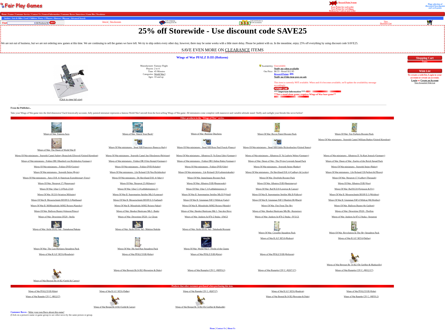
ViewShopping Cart (386, 22)
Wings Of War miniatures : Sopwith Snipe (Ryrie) (56, 172)
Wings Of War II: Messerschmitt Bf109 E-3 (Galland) (137, 200)
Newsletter (100, 14)
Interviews (80, 14)
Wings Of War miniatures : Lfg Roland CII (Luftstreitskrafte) (206, 172)
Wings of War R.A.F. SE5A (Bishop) (277, 238)
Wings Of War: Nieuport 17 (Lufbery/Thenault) (354, 177)
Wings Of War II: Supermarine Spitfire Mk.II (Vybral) (206, 194)
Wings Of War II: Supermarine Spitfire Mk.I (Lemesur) (138, 194)
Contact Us (36, 14)
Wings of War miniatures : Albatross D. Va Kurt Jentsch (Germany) (354, 155)
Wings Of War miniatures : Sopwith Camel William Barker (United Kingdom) (354, 139)
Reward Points (281, 74)
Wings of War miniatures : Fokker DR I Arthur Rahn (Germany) (206, 161)
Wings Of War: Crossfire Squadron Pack (277, 232)
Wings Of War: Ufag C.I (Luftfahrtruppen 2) (206, 189)
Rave (351, 9)
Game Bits (90, 14)
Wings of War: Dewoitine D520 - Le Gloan (137, 216)
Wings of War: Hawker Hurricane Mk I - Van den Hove (206, 211)
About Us (231, 328)
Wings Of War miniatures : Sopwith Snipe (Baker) (354, 166)
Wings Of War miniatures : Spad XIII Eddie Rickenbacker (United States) (277, 147)
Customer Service (22, 14)
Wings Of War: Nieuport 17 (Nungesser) (56, 183)
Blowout (65, 18)
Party (40, 18)
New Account (115, 22)
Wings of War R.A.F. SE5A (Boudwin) (56, 254)
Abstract (57, 18)
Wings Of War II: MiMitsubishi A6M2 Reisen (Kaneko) (56, 205)
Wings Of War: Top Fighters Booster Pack (354, 134)
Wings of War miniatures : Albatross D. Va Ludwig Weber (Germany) (277, 155)
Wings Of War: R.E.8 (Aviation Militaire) (56, 194)
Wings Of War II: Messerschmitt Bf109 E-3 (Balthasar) (56, 200)
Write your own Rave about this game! (46, 312)
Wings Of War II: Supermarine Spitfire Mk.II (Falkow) (277, 194)
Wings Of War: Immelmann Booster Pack (206, 177)
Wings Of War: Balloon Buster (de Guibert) (354, 205)
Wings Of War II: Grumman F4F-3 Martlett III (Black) (277, 200)
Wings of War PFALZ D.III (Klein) (206, 254)
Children (33, 18)
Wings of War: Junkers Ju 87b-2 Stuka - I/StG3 (206, 216)
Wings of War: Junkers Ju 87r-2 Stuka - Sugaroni (354, 216)
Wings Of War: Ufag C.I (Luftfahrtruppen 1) (138, 189)
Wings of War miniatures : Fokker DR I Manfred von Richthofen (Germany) (56, 161)
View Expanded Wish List (424, 83)
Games (11, 14)
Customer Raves (68, 14)
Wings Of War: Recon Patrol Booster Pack (277, 134)
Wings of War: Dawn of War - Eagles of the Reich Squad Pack (354, 161)
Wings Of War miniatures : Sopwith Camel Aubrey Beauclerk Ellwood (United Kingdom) (56, 155)
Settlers (7, 18)
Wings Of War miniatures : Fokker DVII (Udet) (206, 166)
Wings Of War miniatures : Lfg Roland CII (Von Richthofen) (138, 172)
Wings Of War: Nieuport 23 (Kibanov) (137, 183)
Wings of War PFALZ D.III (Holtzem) (277, 254)
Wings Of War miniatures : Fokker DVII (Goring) (56, 166)
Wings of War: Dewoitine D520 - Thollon (354, 211)
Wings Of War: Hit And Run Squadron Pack (138, 248)
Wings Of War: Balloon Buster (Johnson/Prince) (56, 211)
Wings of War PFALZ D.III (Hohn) (137, 254)
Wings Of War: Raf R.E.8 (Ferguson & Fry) (354, 189)
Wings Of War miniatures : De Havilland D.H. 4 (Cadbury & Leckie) (277, 172)
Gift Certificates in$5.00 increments (256, 21)
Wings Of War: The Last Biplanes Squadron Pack (56, 248)
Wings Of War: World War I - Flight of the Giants (206, 248)
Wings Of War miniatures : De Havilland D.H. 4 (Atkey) (138, 177)
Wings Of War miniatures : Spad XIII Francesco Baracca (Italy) (138, 147)
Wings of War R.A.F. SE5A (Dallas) (354, 238)
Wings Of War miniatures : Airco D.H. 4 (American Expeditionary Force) (56, 177)
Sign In (105, 22)
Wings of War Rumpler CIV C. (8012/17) (354, 270)
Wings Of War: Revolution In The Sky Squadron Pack (354, 232)
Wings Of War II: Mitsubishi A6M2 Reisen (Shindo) (206, 205)
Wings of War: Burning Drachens (206, 133)
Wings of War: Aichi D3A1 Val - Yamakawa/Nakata (56, 229)
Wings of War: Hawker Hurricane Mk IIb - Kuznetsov (277, 211)
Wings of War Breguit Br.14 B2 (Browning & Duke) (138, 270)
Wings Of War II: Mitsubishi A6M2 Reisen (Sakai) (137, 205)
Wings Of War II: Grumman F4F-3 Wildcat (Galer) (206, 200)
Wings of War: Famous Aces (56, 134)
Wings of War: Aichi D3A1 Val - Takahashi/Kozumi (206, 229)
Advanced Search (78, 18)
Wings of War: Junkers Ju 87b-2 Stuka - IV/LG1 (277, 216)
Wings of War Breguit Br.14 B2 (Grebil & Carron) (56, 280)
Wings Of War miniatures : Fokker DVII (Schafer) (137, 166)
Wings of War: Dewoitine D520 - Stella (56, 216)
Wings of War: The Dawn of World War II (56, 150)
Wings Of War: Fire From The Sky (277, 205)
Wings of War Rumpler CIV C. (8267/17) (277, 270)
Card (26, 18)
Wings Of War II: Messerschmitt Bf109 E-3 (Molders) (354, 194)
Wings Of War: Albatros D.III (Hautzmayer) (277, 183)
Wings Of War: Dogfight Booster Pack (277, 177)
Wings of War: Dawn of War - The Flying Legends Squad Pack (277, 161)
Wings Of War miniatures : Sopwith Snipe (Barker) (277, 166)
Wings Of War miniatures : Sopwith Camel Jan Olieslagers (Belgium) (138, 155)
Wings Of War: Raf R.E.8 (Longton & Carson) (277, 189)
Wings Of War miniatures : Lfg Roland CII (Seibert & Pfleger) (354, 172)
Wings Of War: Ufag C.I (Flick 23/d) (56, 189)
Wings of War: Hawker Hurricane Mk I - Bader (137, 211)
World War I (159, 74)
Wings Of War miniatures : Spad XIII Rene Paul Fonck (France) (206, 147)
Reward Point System (347, 2)
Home (4, 14)
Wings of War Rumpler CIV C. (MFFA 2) (206, 270)
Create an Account (429, 80)
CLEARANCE (237, 50)
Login (414, 80)
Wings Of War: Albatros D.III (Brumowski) (206, 183)
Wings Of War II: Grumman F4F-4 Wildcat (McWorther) (354, 200)
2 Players (48, 18)
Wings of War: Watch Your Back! (137, 134)
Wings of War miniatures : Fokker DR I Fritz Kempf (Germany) (138, 161)
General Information (51, 14)
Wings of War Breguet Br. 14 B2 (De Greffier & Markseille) (354, 264)
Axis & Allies (17, 18)
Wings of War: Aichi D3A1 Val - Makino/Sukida (137, 229)
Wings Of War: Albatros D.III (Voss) (354, 183)
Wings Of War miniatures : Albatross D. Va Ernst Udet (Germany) (206, 155)
